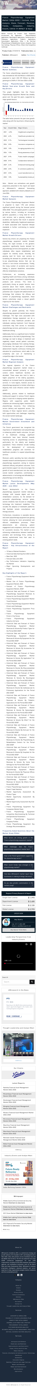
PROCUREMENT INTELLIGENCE (18, 1325)
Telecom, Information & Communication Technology (18, 1353)
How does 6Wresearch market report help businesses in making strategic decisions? (18, 875)
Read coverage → (16, 1016)
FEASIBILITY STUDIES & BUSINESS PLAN (18, 1318)
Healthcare (18, 1355)
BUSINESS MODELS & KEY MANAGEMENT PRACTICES (18, 1329)
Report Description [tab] (7, 62)
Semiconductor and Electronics (18, 1346)
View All (18, 1060)
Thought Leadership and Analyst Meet (18, 1306)
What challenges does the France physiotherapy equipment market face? (18, 848)
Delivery (18, 1297)
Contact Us (18, 1303)
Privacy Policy (18, 1292)
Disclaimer (18, 1301)
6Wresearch (14, 1385)
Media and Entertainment (18, 1366)
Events (18, 1288)
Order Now (18, 913)
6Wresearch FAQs (18, 1299)
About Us (18, 1285)
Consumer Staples (18, 1360)
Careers (18, 1290)
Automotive (18, 1357)
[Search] (30, 3)
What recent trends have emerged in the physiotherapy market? (18, 866)
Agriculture (18, 1371)
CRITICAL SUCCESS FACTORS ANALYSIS (18, 1331)
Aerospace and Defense (18, 1341)
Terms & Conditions (18, 1294)
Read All (6, 1229)
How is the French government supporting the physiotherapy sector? (18, 857)
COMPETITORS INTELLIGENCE (18, 1320)
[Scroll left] (2, 62)
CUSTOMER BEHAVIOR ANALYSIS (18, 1327)
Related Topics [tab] (25, 62)
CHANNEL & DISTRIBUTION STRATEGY (18, 1322)
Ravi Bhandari (31, 55)
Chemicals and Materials (18, 1344)
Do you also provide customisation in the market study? (18, 884)
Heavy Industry (18, 1350)
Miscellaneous (18, 1369)
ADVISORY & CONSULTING (18, 1315)
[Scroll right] (34, 62)
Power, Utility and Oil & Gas (18, 1348)
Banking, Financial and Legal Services (18, 1362)
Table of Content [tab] (17, 62)
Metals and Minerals (18, 1364)
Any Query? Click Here (18, 930)
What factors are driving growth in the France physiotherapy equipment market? (18, 839)
